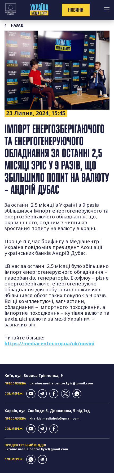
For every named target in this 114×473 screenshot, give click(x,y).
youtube (30, 393)
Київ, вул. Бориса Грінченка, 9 (34, 375)
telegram (42, 393)
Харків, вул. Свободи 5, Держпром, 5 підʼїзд (47, 410)
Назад (17, 25)
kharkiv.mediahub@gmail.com (54, 418)
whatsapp (76, 393)
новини (76, 10)
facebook (53, 393)
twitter (65, 393)
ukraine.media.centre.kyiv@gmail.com (61, 383)
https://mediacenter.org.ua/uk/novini (49, 343)
